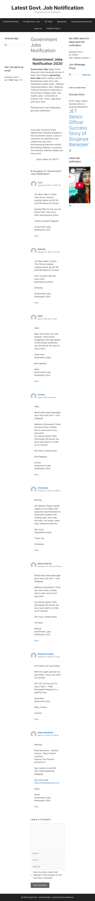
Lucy (40, 182)
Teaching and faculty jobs (81, 21)
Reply (36, 236)
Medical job (61, 21)
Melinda (42, 249)
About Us (38, 28)
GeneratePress (67, 897)
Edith (40, 316)
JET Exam (48, 21)
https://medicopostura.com (46, 783)
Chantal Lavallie (45, 654)
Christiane (43, 488)
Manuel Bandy (45, 563)
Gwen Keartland (45, 732)
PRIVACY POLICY (54, 28)
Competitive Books (11, 21)
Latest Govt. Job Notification (47, 8)
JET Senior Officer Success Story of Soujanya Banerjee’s (79, 130)
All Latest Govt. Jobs (31, 21)
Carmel (41, 394)
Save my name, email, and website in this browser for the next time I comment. (47, 875)
